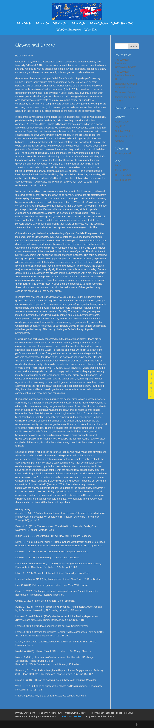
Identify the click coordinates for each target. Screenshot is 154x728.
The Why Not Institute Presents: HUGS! (125, 75)
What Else (91, 30)
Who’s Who (79, 24)
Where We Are (99, 24)
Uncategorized (123, 153)
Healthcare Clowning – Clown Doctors (35, 716)
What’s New (61, 24)
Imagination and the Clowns (100, 716)
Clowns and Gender (125, 92)
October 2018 (122, 131)
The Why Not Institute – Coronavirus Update (125, 63)
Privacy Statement (25, 713)
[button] (151, 384)
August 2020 (122, 121)
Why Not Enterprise (69, 30)
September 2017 (124, 136)
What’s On (42, 24)
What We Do (24, 24)
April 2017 (120, 141)
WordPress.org (123, 180)
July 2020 (120, 126)
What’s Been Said (122, 24)
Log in (118, 165)
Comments (123, 175)
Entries (121, 170)
